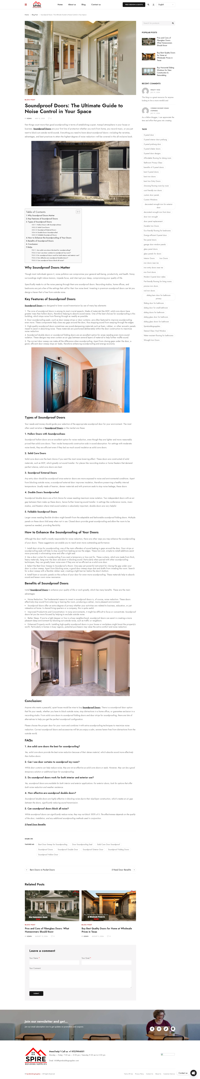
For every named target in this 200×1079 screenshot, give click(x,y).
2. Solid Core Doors (43, 227)
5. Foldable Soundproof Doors (46, 235)
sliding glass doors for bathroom (156, 321)
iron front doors (150, 272)
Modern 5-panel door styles (155, 276)
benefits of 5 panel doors (154, 167)
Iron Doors (163, 258)
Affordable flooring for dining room (157, 158)
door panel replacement (153, 221)
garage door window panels (155, 244)
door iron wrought (151, 216)
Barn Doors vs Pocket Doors (42, 869)
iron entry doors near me (153, 267)
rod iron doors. (150, 290)
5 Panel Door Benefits (121, 869)
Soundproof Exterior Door (93, 849)
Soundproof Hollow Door (48, 854)
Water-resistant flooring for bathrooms (158, 335)
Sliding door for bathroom (154, 303)
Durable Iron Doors (151, 226)
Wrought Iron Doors (151, 340)
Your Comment (35, 968)
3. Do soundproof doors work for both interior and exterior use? (57, 255)
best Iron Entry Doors (152, 181)
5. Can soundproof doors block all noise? (50, 260)
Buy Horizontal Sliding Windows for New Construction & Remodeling (165, 71)
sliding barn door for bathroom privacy (158, 297)
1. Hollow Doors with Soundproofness (48, 225)
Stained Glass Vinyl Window (155, 331)
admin (29, 118)
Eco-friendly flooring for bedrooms (157, 230)
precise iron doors (151, 286)
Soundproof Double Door (68, 849)
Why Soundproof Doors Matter (41, 215)
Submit (36, 993)
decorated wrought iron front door (157, 212)
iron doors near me (151, 263)
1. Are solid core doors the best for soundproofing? (53, 250)
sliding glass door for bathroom (156, 317)
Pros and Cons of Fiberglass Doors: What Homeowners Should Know (47, 930)
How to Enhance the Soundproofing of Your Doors (49, 237)
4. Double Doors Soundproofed (47, 232)
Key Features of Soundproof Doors (43, 218)
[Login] (153, 5)
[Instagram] (159, 1029)
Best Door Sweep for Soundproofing (52, 844)
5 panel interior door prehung (155, 139)
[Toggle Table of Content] (76, 212)
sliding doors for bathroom (154, 312)
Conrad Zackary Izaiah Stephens (160, 109)
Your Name (34, 958)
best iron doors (150, 176)
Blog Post (35, 15)
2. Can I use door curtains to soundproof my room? (53, 253)
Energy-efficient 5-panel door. (155, 235)
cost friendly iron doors (153, 190)
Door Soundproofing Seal (82, 844)
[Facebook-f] (152, 1029)
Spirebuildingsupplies (152, 326)
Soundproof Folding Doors (118, 849)
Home (27, 15)
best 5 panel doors (151, 172)
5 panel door (149, 135)
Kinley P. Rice (155, 90)
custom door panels (151, 195)
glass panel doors (151, 249)
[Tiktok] (166, 1029)
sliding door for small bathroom (156, 307)
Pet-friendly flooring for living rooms (158, 281)
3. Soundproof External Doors (46, 230)
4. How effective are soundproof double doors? (52, 258)
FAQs (30, 247)
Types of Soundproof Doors (40, 222)
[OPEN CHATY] (193, 1073)
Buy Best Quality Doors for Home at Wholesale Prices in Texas (107, 930)
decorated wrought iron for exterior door (158, 206)
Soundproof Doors (45, 849)
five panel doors (150, 240)
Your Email (86, 958)
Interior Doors (149, 258)
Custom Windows (150, 199)
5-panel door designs (152, 153)
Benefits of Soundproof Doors (40, 241)
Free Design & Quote (134, 4)
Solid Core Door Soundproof (108, 844)
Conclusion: (33, 244)
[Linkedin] (173, 1029)
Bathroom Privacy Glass (153, 162)
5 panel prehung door (152, 144)
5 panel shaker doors (152, 149)
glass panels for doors (152, 253)
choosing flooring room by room (156, 185)
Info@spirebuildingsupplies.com (66, 1060)
